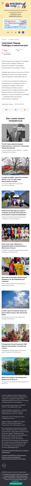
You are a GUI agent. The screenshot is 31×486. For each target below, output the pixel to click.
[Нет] (29, 479)
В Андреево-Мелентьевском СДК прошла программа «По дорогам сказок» (14, 346)
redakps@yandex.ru (15, 16)
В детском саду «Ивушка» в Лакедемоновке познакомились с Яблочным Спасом (14, 246)
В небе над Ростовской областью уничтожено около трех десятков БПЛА (14, 312)
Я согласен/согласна (16, 483)
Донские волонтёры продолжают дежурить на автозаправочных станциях (14, 279)
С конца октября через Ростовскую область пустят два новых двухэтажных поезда (15, 179)
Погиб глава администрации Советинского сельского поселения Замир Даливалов (15, 146)
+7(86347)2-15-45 (15, 14)
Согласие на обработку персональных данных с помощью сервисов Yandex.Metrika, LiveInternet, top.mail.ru (14, 457)
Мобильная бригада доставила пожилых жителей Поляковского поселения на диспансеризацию (14, 212)
